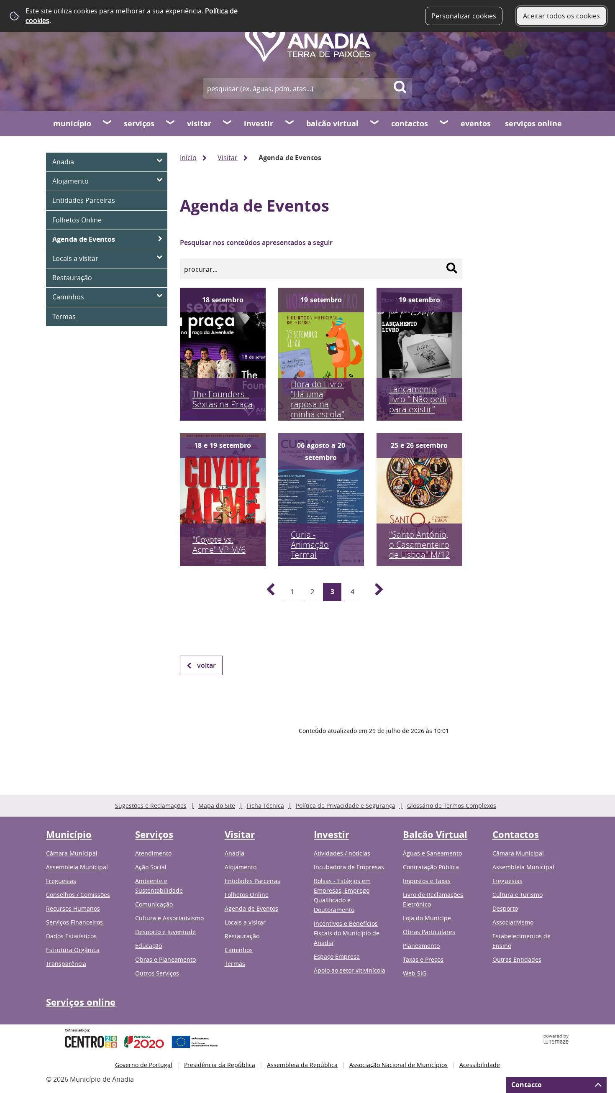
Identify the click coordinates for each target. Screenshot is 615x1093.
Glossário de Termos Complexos (451, 806)
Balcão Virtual (332, 123)
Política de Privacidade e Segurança (345, 806)
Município (72, 123)
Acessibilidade (479, 1065)
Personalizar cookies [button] (463, 15)
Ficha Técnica (265, 806)
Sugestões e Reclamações (151, 806)
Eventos (476, 123)
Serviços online (533, 123)
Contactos (409, 123)
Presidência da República (219, 1065)
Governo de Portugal (143, 1065)
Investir (258, 123)
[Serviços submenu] (170, 123)
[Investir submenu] (290, 123)
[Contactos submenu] (444, 123)
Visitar (199, 123)
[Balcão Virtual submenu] (375, 123)
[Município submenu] (107, 123)
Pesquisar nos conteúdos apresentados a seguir (256, 242)
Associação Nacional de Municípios (398, 1065)
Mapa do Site (216, 806)
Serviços (139, 123)
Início (188, 157)
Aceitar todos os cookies (561, 15)
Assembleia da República (302, 1065)
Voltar (206, 665)
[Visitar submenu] (227, 123)
